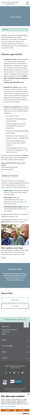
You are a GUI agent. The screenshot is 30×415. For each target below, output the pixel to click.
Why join (3, 258)
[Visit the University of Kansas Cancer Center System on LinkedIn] (14, 373)
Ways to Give (15, 300)
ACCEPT (7, 410)
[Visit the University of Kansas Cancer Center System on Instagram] (18, 373)
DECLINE (22, 410)
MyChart (4, 334)
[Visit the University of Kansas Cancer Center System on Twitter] (10, 373)
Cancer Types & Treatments (9, 329)
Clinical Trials (5, 332)
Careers (4, 351)
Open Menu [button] (5, 29)
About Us (4, 340)
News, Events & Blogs (7, 345)
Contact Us (4, 357)
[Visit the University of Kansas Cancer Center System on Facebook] (6, 373)
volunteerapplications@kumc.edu (14, 82)
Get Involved (15, 306)
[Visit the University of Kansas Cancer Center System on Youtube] (22, 373)
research (11, 280)
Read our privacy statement (8, 406)
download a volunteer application (18, 78)
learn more (4, 222)
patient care (19, 280)
